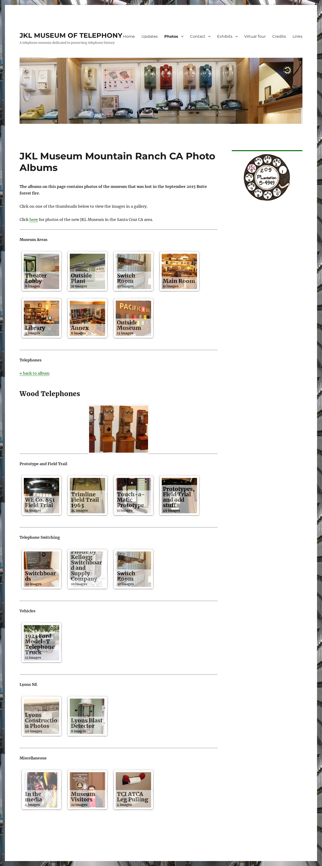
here (33, 219)
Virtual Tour (255, 36)
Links (297, 36)
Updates (149, 36)
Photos (171, 36)
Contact (197, 36)
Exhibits (224, 36)
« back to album (35, 373)
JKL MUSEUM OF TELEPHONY (71, 35)
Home (129, 36)
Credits (279, 36)
